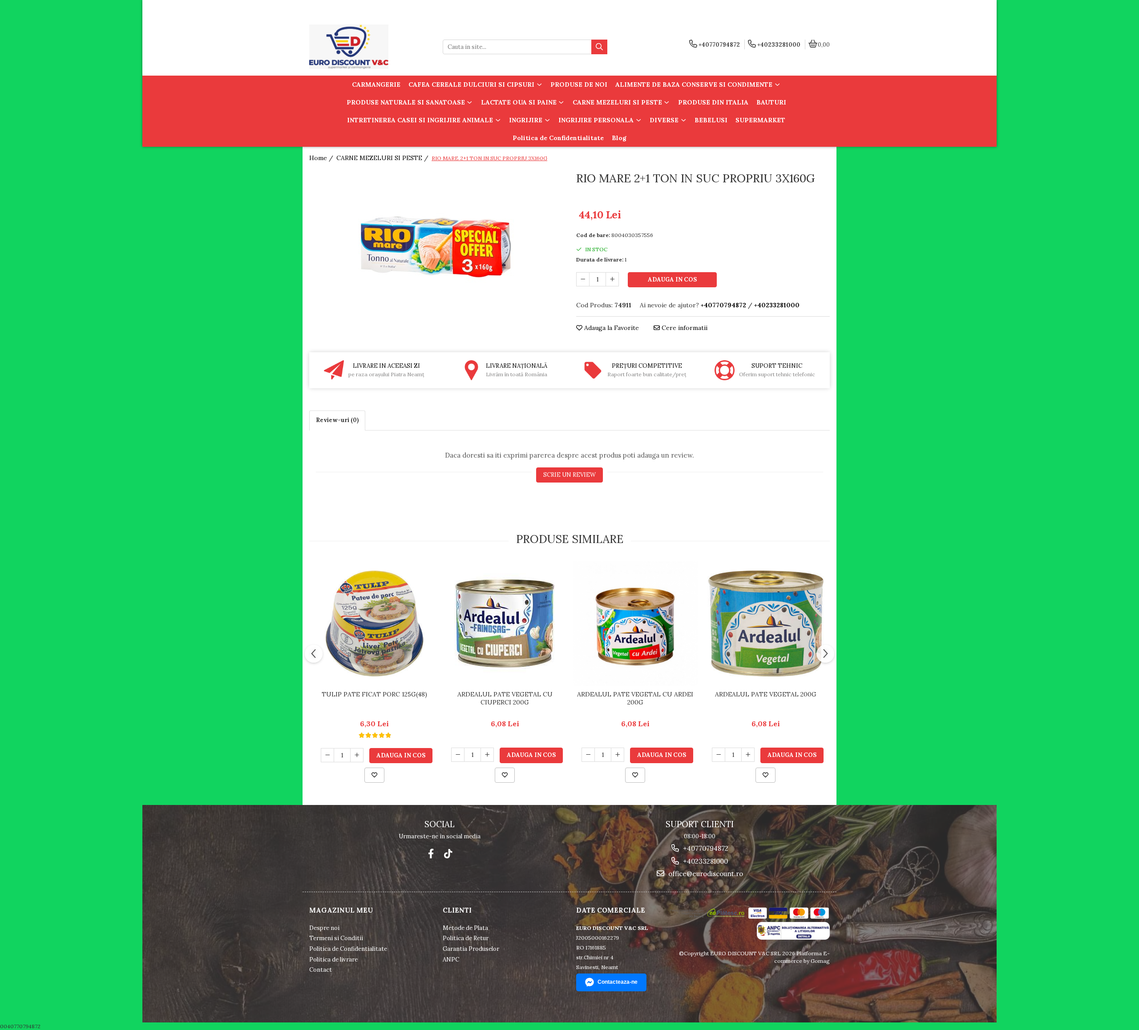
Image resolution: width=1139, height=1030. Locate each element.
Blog (619, 138)
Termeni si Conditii (336, 938)
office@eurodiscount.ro (704, 873)
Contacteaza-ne (618, 982)
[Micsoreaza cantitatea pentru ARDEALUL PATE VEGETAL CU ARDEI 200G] (588, 755)
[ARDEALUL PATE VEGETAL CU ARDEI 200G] (635, 623)
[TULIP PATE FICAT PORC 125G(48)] (374, 623)
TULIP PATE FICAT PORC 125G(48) (374, 694)
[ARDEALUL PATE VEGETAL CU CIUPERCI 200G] (504, 623)
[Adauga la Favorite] (374, 775)
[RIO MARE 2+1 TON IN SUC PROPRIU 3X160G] (436, 247)
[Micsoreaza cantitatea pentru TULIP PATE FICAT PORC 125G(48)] (327, 755)
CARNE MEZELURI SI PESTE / (383, 158)
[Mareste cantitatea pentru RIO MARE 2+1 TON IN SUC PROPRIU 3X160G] (612, 279)
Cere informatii (683, 328)
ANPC (451, 959)
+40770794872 (704, 848)
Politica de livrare (333, 959)
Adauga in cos (672, 279)
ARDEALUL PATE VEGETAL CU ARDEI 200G (635, 698)
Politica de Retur (466, 938)
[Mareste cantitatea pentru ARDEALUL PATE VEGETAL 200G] (748, 755)
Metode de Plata (465, 928)
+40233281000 (704, 861)
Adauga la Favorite (610, 328)
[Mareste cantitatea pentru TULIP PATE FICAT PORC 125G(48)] (357, 755)
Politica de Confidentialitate (558, 138)
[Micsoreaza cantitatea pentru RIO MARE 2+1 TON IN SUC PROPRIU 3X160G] (583, 279)
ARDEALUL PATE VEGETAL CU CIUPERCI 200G (505, 698)
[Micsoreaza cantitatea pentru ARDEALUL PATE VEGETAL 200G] (718, 755)
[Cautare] (599, 47)
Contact (320, 970)
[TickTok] (448, 853)
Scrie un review (569, 475)
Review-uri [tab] (337, 420)
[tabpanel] (436, 247)
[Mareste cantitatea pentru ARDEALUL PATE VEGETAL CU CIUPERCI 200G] (487, 755)
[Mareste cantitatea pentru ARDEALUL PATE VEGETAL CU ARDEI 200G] (617, 755)
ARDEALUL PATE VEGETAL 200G (765, 694)
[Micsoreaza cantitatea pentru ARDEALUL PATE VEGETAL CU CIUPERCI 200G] (457, 755)
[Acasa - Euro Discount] (364, 46)
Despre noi (324, 928)
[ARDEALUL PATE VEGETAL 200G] (765, 623)
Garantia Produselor (471, 949)
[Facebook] (431, 853)
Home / (322, 158)
